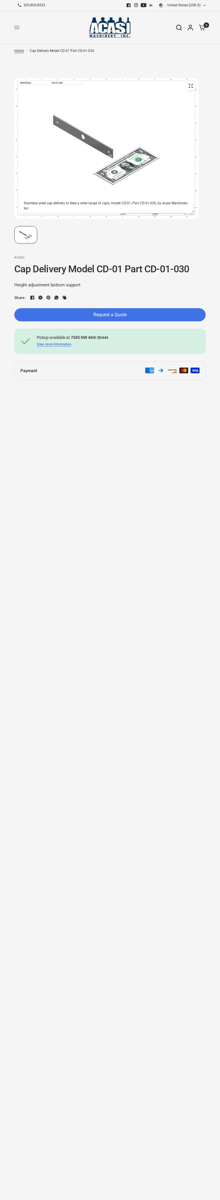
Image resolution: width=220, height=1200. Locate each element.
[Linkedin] (151, 5)
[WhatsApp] (56, 297)
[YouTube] (143, 5)
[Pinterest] (48, 297)
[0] (201, 27)
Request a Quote (110, 314)
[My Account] (190, 27)
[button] (25, 235)
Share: (19, 298)
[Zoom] (190, 85)
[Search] (179, 27)
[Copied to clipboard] (64, 297)
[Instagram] (136, 5)
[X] (40, 297)
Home (19, 51)
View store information (54, 344)
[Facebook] (128, 5)
